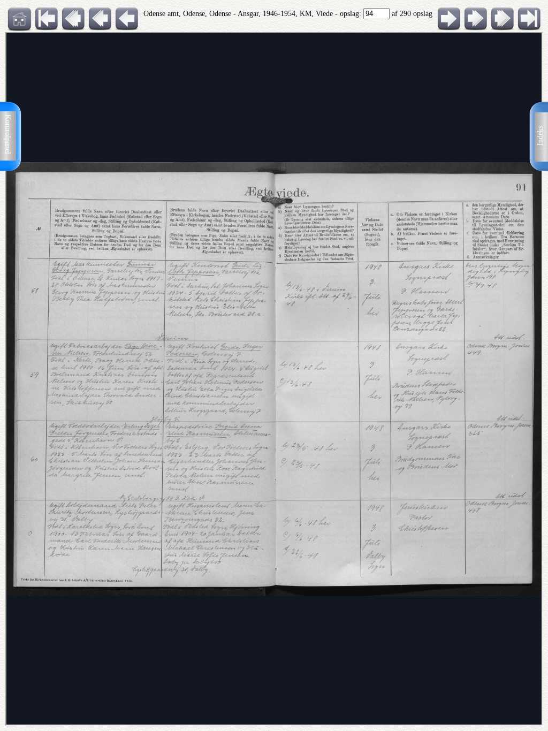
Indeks (540, 136)
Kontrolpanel (8, 134)
